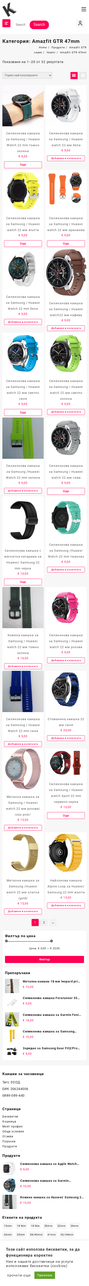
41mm (51, 1234)
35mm (21, 1234)
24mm (74, 1225)
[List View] (83, 75)
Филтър (44, 959)
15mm (8, 1225)
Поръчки (9, 1141)
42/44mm (67, 1234)
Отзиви (7, 1136)
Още (23, 164)
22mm (61, 1225)
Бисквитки (10, 1116)
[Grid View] (74, 75)
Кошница (9, 1121)
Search (39, 24)
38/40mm (36, 1234)
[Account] (80, 23)
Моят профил (12, 1126)
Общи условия (13, 1131)
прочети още (19, 1275)
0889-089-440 (13, 1095)
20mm (48, 1225)
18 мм (35, 1225)
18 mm (21, 1225)
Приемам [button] (44, 1275)
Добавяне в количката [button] (66, 158)
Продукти (9, 1146)
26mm (8, 1234)
